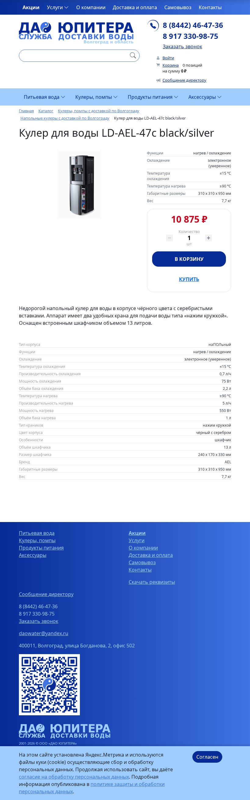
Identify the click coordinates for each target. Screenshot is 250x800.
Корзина (170, 65)
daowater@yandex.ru (43, 633)
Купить (189, 279)
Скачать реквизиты (152, 582)
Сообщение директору (184, 80)
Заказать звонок (182, 46)
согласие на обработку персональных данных (74, 776)
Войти (168, 58)
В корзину (189, 259)
